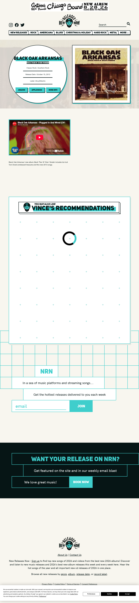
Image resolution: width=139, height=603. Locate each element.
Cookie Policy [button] (74, 594)
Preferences (91, 594)
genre (64, 574)
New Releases (18, 32)
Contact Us (75, 554)
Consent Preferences (89, 584)
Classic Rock (31, 68)
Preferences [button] (42, 596)
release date (83, 574)
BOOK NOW (81, 482)
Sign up (36, 560)
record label (100, 574)
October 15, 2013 (43, 74)
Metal (113, 32)
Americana (46, 32)
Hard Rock (100, 32)
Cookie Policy (59, 584)
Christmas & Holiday (78, 32)
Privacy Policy (47, 584)
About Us (62, 554)
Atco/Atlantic (40, 81)
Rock (33, 32)
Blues (59, 32)
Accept (127, 594)
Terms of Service (73, 584)
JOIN (81, 406)
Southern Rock (43, 68)
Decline (109, 594)
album (71, 574)
